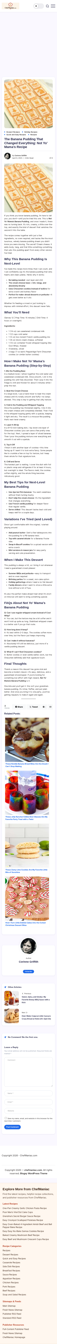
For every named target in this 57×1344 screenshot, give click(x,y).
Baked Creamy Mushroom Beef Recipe (21, 1235)
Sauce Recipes (10, 1274)
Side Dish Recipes (11, 1266)
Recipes (6, 1250)
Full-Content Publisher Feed (16, 1329)
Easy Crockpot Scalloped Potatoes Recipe (23, 1220)
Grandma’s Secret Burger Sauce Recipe (21, 1216)
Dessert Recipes (10, 1254)
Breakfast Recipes (11, 1270)
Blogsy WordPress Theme (33, 1173)
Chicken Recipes (11, 1282)
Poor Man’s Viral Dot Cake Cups (18, 1212)
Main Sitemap (9, 1306)
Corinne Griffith (21, 155)
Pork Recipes (9, 1286)
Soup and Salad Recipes (14, 1294)
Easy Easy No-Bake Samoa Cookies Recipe (23, 1231)
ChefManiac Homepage (14, 1337)
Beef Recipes (9, 1290)
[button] (38, 6)
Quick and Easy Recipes (14, 1258)
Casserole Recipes (11, 1262)
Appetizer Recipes (11, 1278)
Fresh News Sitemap (12, 1310)
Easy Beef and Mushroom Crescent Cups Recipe (26, 1239)
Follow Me (28, 971)
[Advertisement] (28, 42)
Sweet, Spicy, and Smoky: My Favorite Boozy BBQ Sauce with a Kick (36, 1000)
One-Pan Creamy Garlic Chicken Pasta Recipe (25, 1208)
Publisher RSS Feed (12, 1314)
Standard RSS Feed (12, 1318)
